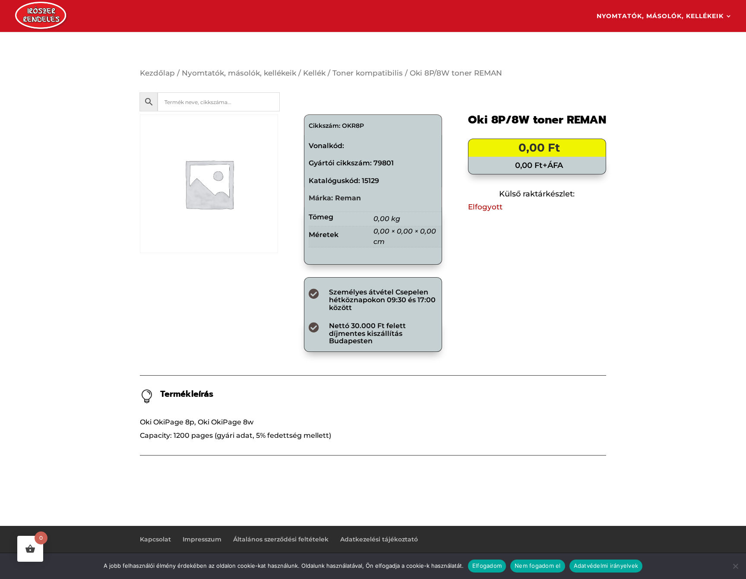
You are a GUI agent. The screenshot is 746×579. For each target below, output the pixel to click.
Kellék (314, 73)
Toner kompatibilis (367, 73)
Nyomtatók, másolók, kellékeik (660, 16)
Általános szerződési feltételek (281, 539)
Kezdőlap (157, 73)
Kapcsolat (155, 539)
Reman (348, 198)
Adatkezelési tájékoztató (379, 539)
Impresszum (202, 539)
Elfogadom (487, 565)
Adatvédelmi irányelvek (606, 565)
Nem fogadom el (538, 565)
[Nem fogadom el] (735, 566)
